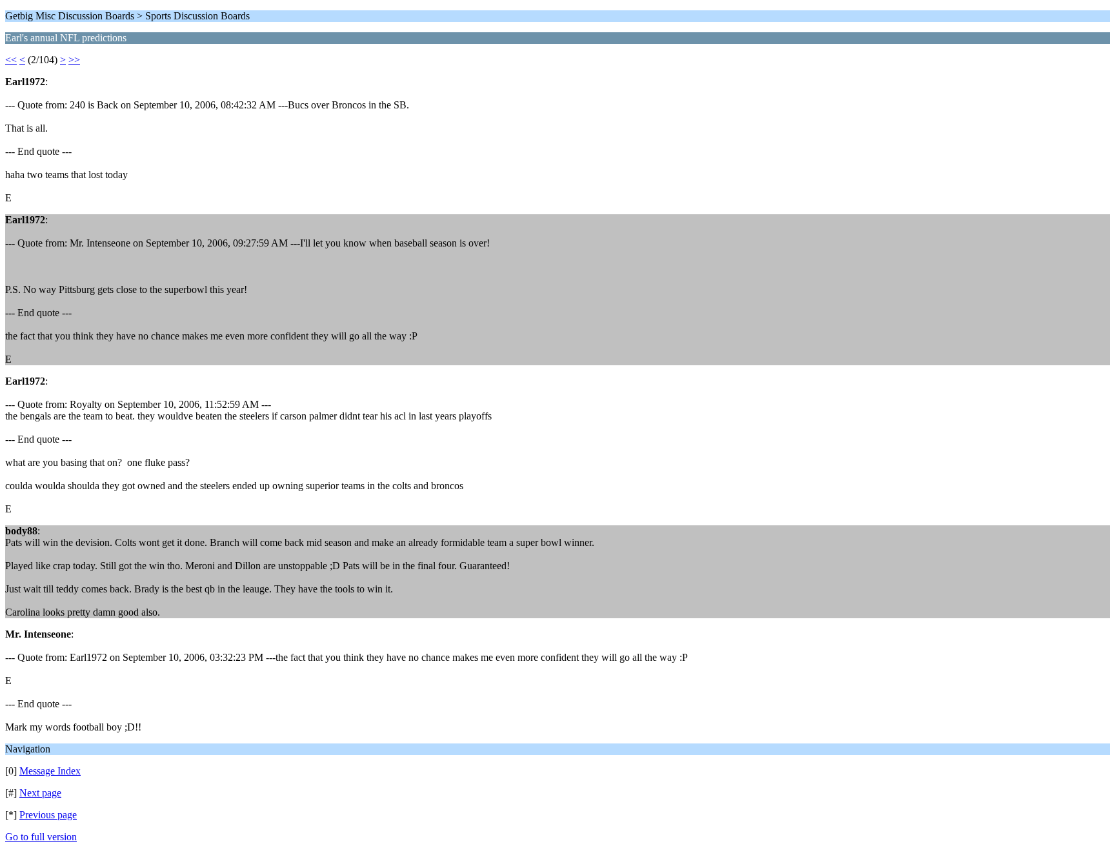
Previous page (48, 814)
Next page (40, 792)
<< (11, 59)
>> (74, 59)
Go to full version (41, 836)
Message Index (50, 770)
